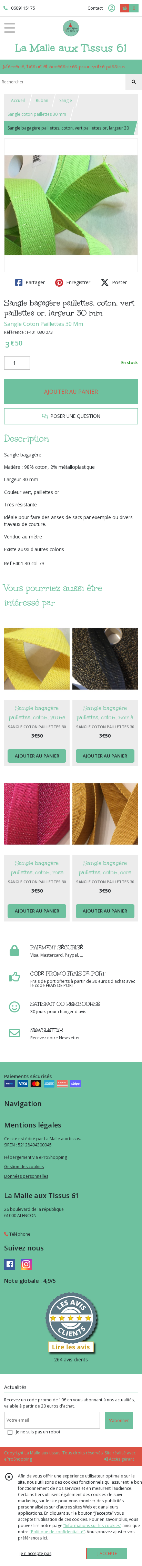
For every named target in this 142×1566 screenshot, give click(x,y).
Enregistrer (77, 282)
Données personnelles (26, 1176)
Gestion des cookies (24, 1167)
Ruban (42, 100)
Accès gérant (121, 1459)
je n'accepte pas (35, 1553)
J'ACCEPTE (107, 1553)
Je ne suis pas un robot (38, 1432)
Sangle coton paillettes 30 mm (37, 114)
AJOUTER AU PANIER (71, 391)
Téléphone (19, 1234)
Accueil (18, 100)
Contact (95, 8)
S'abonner (119, 1420)
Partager (34, 282)
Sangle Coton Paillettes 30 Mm (43, 324)
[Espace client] (111, 8)
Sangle (65, 100)
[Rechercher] (133, 82)
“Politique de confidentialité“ (57, 1532)
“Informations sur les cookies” (92, 1525)
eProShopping (18, 1459)
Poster (119, 282)
